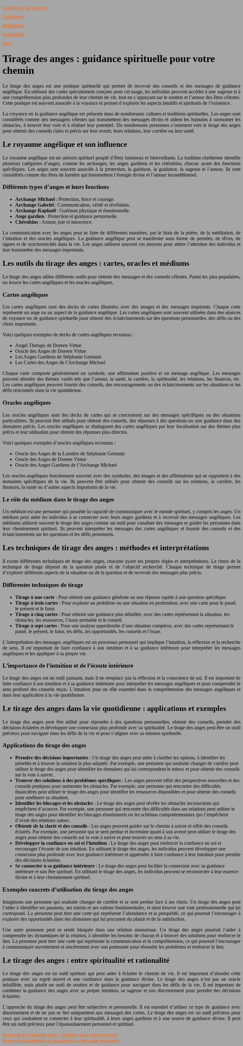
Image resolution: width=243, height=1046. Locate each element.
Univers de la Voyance (25, 7)
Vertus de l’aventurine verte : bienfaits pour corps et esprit (60, 1034)
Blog (7, 43)
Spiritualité (13, 34)
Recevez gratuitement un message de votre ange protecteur (61, 1040)
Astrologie (13, 16)
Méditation (13, 25)
